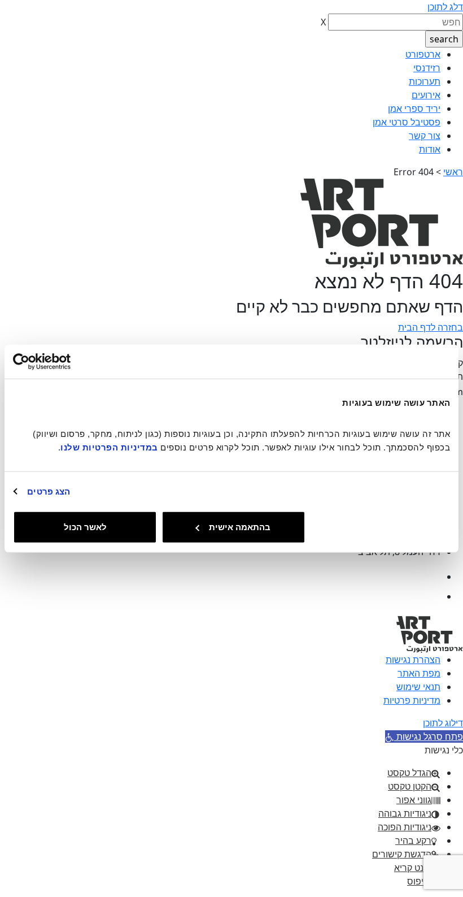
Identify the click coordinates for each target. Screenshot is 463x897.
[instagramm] (430, 596)
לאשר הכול (85, 527)
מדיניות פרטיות (411, 700)
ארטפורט (422, 54)
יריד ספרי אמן (414, 108)
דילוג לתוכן (443, 723)
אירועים (426, 95)
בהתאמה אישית (239, 527)
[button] (424, 736)
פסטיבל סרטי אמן (406, 122)
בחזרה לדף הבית (430, 327)
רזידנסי (426, 68)
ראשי (453, 172)
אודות (429, 149)
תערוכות (424, 81)
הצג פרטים (48, 491)
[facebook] (430, 576)
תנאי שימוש (418, 687)
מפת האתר (419, 673)
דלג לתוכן (445, 7)
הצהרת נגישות (413, 659)
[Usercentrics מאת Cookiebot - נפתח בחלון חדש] (62, 361)
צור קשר (424, 135)
